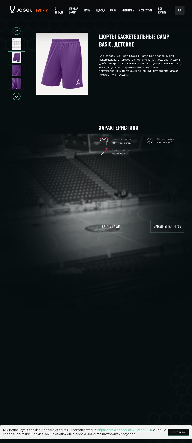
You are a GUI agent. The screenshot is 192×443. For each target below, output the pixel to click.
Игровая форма (73, 10)
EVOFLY (42, 10)
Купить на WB (111, 226)
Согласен (178, 432)
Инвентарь (128, 10)
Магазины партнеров (167, 226)
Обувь (86, 10)
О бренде (59, 10)
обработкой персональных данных (125, 430)
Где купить (162, 10)
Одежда (100, 10)
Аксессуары (146, 10)
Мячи (113, 10)
